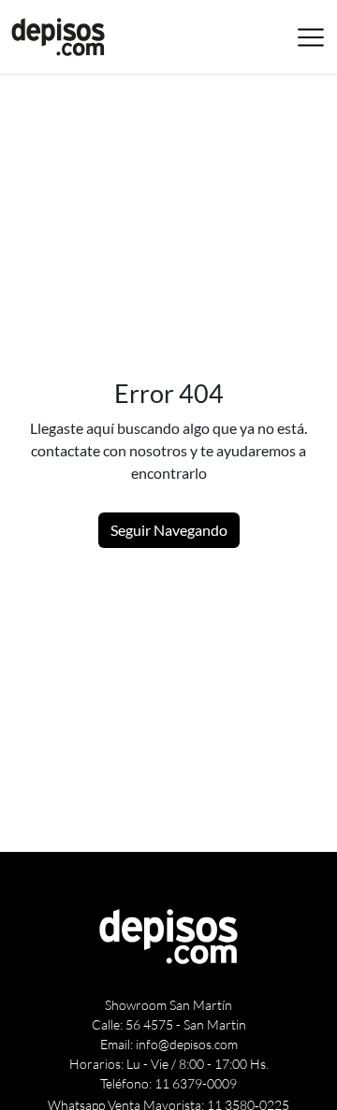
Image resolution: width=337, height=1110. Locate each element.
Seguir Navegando (168, 530)
